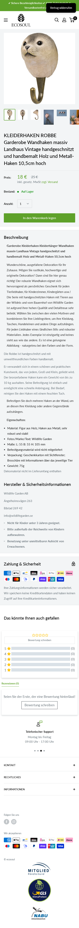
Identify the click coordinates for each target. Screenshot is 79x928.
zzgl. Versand (49, 182)
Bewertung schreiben (39, 705)
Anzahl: (8, 203)
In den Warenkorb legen (39, 218)
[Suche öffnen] (57, 20)
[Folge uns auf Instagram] (13, 821)
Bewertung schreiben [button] (39, 640)
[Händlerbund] (39, 869)
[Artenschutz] (39, 913)
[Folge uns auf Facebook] (6, 821)
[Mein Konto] (64, 20)
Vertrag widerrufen (61, 7)
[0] (72, 20)
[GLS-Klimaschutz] (39, 890)
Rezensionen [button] (10, 683)
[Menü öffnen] (6, 20)
